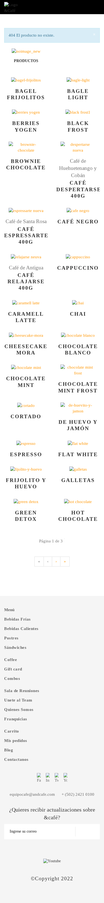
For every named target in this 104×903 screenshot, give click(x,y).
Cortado (26, 416)
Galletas (78, 480)
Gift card (13, 669)
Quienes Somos (19, 709)
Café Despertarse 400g (78, 189)
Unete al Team (18, 700)
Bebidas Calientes (21, 628)
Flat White (78, 454)
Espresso (26, 454)
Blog (8, 750)
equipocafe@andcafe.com (32, 794)
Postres (11, 638)
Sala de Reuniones (21, 690)
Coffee (10, 659)
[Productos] (26, 51)
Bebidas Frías (17, 619)
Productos (26, 61)
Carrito (11, 731)
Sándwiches (15, 647)
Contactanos (16, 759)
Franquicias (15, 719)
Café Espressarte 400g (26, 235)
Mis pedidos (15, 740)
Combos (12, 678)
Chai (78, 314)
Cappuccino (78, 268)
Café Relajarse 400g (26, 281)
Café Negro (78, 222)
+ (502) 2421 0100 (78, 794)
